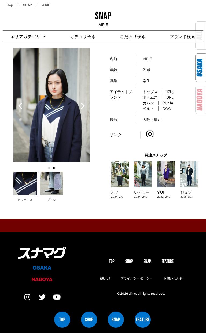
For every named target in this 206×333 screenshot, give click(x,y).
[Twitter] (42, 297)
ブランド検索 (183, 36)
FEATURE (168, 261)
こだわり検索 (133, 36)
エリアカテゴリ (25, 36)
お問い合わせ (173, 278)
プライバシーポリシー (136, 278)
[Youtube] (57, 297)
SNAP (147, 261)
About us (105, 278)
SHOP (129, 261)
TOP (112, 261)
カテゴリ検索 (83, 36)
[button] (20, 106)
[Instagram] (27, 297)
